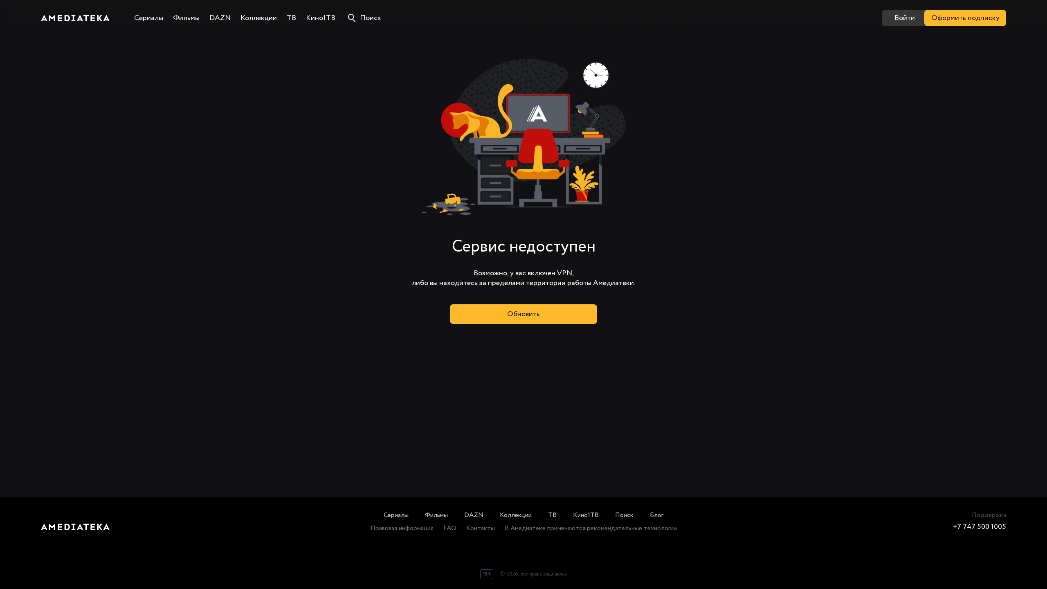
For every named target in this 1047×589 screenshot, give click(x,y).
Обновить (523, 314)
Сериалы (396, 515)
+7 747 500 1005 (979, 527)
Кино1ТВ (586, 515)
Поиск (624, 515)
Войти (904, 18)
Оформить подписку (965, 18)
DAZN (473, 515)
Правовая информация (402, 528)
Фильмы (436, 515)
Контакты (480, 528)
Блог (656, 515)
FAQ (449, 528)
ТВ (552, 515)
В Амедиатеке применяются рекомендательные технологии (591, 528)
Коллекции (516, 515)
